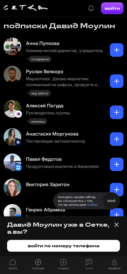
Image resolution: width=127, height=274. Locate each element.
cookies (92, 205)
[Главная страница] (26, 8)
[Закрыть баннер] (116, 224)
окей (111, 200)
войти (112, 8)
